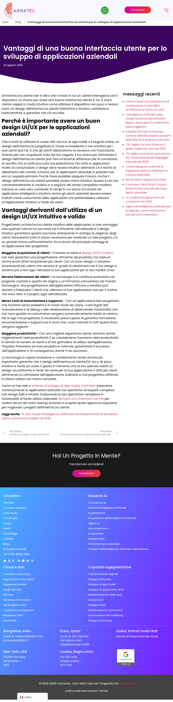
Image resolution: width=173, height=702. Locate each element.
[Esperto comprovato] (23, 561)
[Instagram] (32, 561)
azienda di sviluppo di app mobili (55, 386)
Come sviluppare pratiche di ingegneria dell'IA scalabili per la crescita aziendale (147, 171)
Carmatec (88, 386)
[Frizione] (4, 561)
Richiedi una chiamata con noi (81, 399)
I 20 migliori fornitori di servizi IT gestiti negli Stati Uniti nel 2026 (146, 147)
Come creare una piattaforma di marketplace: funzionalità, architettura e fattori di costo (147, 106)
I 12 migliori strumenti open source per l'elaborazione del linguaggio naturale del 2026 (148, 158)
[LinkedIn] (19, 561)
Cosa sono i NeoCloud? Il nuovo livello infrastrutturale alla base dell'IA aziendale (146, 189)
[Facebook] (13, 561)
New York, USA (15, 651)
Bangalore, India (17, 631)
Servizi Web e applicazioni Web (146, 180)
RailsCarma (126, 683)
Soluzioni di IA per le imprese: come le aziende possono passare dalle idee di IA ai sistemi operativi (148, 136)
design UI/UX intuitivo (97, 253)
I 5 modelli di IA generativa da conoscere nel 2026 (145, 200)
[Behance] (28, 561)
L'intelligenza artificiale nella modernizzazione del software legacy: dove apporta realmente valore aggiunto (147, 121)
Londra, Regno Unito (76, 651)
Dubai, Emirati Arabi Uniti (137, 631)
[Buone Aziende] (9, 561)
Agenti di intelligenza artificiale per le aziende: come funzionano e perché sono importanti (148, 211)
